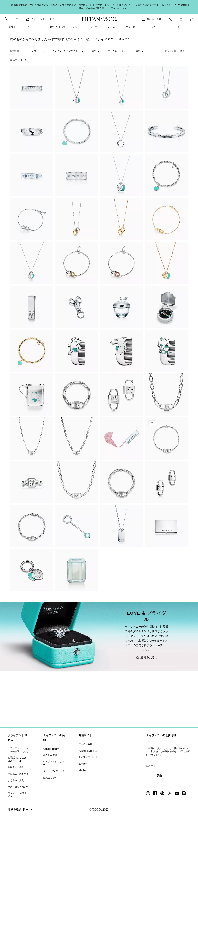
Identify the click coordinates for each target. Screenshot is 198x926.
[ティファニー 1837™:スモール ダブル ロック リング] (31, 482)
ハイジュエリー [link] (159, 27)
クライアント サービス (19, 737)
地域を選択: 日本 (18, 809)
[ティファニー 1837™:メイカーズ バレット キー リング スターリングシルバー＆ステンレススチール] (76, 307)
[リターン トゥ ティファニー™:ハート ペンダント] (121, 87)
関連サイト (85, 735)
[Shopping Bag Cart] (191, 19)
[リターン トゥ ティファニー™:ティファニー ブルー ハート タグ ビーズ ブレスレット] (76, 131)
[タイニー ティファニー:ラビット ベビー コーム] (121, 351)
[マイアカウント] (170, 19)
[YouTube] (178, 793)
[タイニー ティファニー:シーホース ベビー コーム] (166, 351)
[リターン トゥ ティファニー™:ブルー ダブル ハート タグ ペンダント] (31, 263)
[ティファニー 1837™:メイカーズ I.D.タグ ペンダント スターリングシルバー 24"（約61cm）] (121, 526)
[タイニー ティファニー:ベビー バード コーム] (76, 351)
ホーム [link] (111, 27)
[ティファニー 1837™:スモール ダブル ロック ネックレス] (76, 438)
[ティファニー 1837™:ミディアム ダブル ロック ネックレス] (76, 482)
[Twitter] (171, 793)
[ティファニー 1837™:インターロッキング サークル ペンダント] (166, 87)
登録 (159, 775)
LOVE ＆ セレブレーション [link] (63, 27)
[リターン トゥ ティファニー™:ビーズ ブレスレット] (166, 175)
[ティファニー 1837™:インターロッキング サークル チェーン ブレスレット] (31, 219)
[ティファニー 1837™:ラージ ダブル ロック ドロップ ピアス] (121, 394)
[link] (17, 19)
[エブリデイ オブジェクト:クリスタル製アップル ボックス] (121, 307)
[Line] (185, 793)
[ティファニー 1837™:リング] (31, 87)
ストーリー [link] (183, 27)
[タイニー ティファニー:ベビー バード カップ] (31, 394)
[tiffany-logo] (98, 19)
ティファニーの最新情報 (161, 735)
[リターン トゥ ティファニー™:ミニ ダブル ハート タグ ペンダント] (166, 263)
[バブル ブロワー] (76, 526)
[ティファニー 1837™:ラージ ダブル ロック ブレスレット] (76, 394)
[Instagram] (149, 793)
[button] (6, 18)
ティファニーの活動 (54, 737)
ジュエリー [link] (32, 27)
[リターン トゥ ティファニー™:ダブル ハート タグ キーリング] (31, 570)
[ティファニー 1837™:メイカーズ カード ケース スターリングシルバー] (166, 526)
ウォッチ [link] (92, 27)
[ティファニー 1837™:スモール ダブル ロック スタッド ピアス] (166, 482)
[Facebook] (156, 793)
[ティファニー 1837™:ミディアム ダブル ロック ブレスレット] (121, 482)
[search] (6, 18)
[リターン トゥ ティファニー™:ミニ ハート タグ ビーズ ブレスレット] (31, 351)
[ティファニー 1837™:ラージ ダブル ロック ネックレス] (166, 394)
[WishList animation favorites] (181, 19)
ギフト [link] (12, 27)
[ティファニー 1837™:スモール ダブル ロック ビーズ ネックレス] (31, 438)
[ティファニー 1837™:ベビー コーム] (121, 438)
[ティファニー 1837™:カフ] (166, 131)
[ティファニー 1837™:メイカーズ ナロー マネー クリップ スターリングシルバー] (31, 307)
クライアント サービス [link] (43, 19)
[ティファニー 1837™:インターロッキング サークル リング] (31, 131)
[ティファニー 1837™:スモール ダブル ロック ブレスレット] (31, 526)
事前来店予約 (154, 19)
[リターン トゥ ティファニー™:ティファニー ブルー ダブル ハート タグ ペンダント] (76, 87)
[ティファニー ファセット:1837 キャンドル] (76, 570)
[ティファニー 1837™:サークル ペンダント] (121, 131)
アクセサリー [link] (133, 27)
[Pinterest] (163, 793)
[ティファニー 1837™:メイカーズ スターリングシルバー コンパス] (166, 307)
